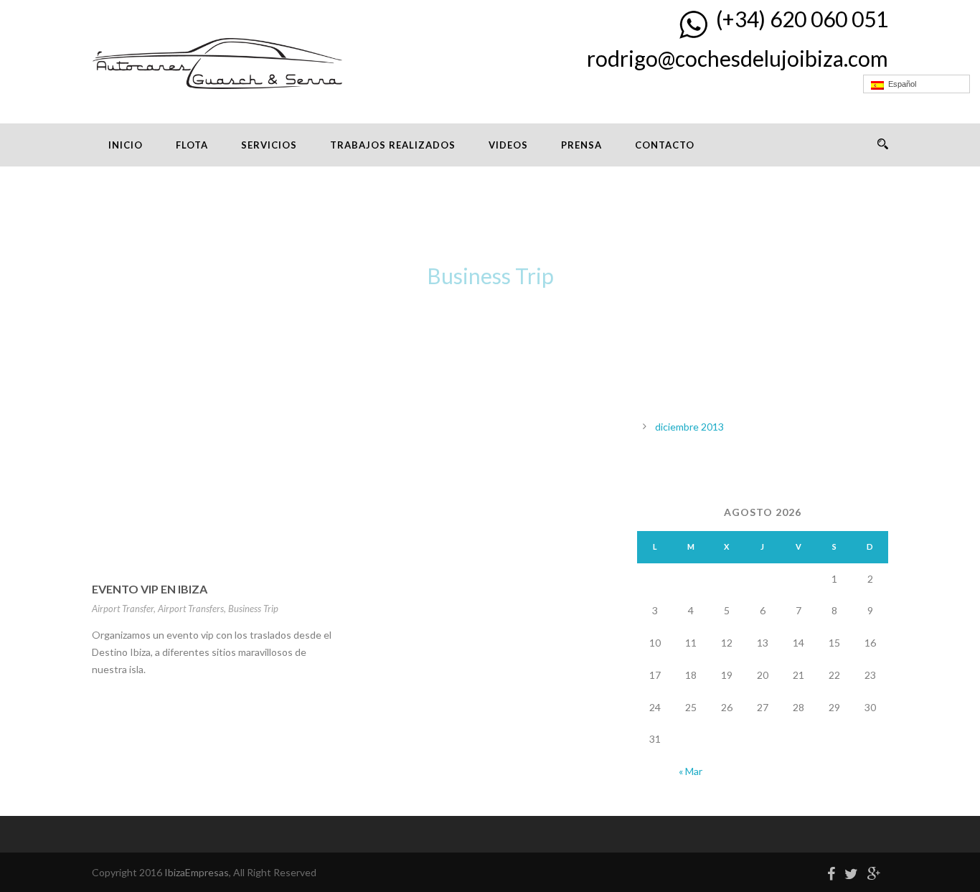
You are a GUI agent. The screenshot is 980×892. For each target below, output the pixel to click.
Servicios (269, 145)
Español (900, 84)
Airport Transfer (123, 608)
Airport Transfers (191, 608)
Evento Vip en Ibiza (149, 589)
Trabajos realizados (393, 145)
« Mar (690, 771)
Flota (192, 145)
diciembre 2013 (689, 427)
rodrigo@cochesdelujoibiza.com (737, 58)
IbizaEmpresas (196, 872)
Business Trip (253, 608)
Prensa (581, 145)
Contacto (664, 145)
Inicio (125, 145)
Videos (508, 145)
